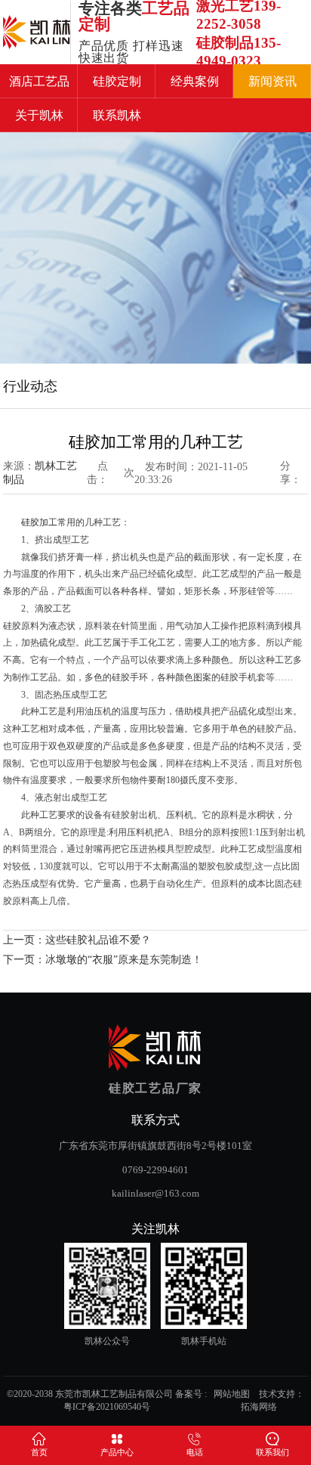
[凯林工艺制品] (36, 32)
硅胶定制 (117, 81)
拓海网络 (259, 1407)
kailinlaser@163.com (155, 1193)
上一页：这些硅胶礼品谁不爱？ (77, 940)
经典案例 (195, 81)
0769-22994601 (155, 1169)
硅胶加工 (39, 522)
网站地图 (232, 1394)
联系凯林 (117, 115)
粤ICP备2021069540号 (106, 1407)
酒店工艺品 (39, 81)
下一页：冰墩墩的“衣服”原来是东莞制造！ (102, 959)
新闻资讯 (272, 81)
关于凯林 (39, 115)
